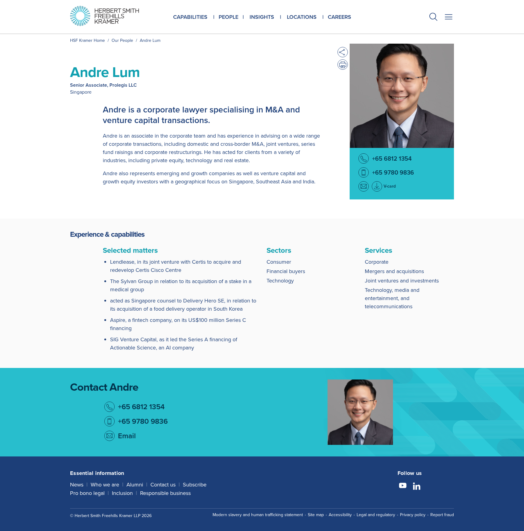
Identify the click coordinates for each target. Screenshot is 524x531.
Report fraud (442, 515)
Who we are (105, 484)
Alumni (134, 484)
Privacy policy (412, 515)
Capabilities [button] (190, 17)
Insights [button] (262, 17)
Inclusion (122, 493)
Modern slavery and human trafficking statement (258, 515)
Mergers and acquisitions (394, 271)
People (228, 17)
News (76, 484)
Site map (316, 515)
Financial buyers (286, 271)
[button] (433, 17)
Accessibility (340, 515)
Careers (339, 17)
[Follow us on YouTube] (403, 486)
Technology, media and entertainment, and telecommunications (392, 298)
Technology (280, 280)
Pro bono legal (87, 493)
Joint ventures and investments (402, 280)
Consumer (279, 262)
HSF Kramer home (87, 40)
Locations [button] (302, 17)
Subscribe (195, 484)
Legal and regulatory (376, 515)
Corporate (376, 262)
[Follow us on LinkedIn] (416, 486)
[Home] (112, 16)
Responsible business (165, 493)
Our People (122, 40)
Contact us (163, 484)
